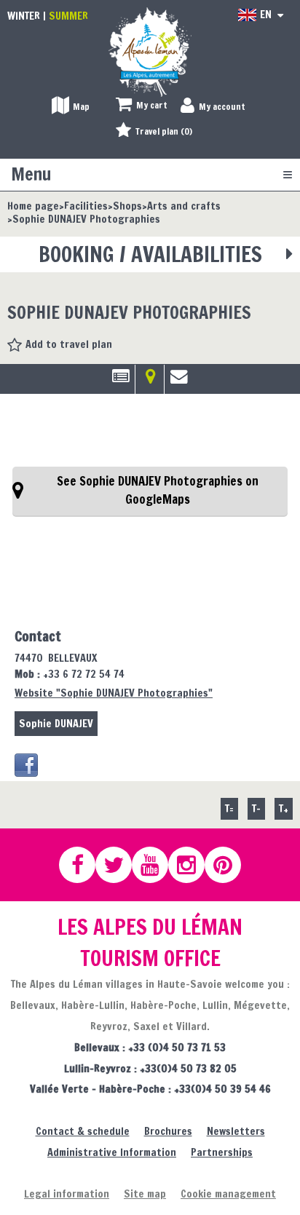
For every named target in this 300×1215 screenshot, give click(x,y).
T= (229, 808)
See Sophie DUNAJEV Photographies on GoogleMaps (157, 490)
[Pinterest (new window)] (229, 864)
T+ (283, 808)
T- (256, 808)
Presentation (120, 381)
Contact (179, 381)
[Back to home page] (150, 51)
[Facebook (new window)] (26, 765)
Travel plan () (163, 131)
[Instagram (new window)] (193, 864)
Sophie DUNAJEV (56, 723)
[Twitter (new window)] (120, 864)
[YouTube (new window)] (156, 864)
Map (149, 381)
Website (114, 692)
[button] (141, 106)
